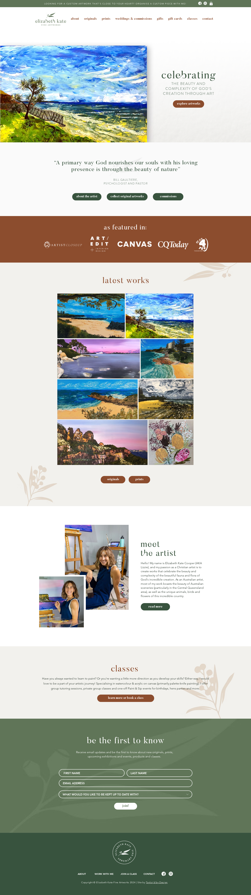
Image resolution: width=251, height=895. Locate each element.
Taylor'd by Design (157, 882)
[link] (211, 3)
